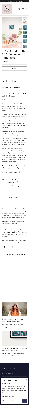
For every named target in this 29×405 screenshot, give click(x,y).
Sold (6, 359)
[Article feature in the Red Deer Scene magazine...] (14, 309)
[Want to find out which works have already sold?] (14, 338)
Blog (6, 327)
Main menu (7, 374)
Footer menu (8, 369)
